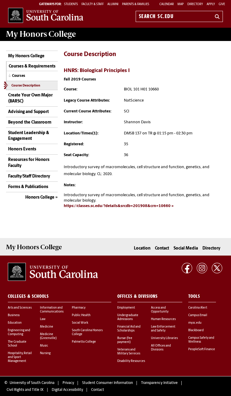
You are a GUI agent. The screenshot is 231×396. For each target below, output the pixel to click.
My (41, 34)
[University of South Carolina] (53, 271)
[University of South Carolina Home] (45, 15)
